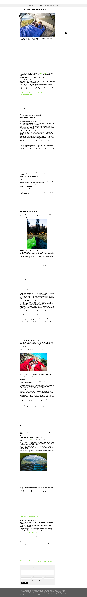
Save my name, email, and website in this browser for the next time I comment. (33, 580)
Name (22, 576)
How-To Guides (55, 5)
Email (33, 576)
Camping (41, 5)
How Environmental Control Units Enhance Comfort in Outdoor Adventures (33, 92)
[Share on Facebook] (36, 536)
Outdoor (36, 5)
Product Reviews (49, 5)
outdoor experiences (43, 73)
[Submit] (66, 33)
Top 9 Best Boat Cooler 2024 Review (26, 94)
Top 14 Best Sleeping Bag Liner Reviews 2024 (30, 532)
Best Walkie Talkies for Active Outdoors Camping (45, 561)
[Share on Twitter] (38, 536)
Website (45, 576)
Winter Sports (31, 5)
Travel (45, 5)
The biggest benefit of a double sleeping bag (26, 439)
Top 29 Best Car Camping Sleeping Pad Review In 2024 (29, 516)
